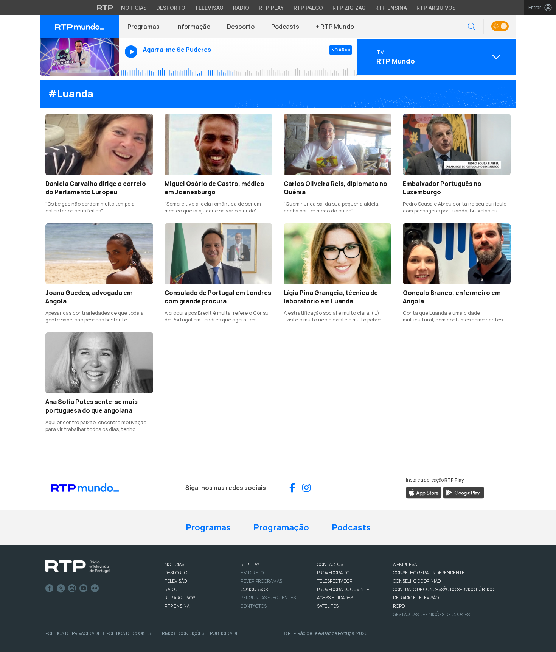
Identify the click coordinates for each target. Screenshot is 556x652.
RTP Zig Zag (349, 8)
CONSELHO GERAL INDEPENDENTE (428, 572)
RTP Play (271, 8)
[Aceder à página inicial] (79, 26)
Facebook (49, 588)
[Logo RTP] (77, 566)
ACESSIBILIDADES (335, 597)
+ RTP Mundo (335, 26)
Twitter (61, 588)
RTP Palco (308, 8)
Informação (193, 26)
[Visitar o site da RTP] (105, 7)
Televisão (209, 8)
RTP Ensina (391, 8)
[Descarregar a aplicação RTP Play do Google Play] (463, 492)
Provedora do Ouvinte (343, 589)
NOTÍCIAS (174, 564)
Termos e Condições (180, 633)
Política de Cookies (128, 633)
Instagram (72, 588)
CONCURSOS (254, 589)
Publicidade (224, 633)
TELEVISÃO (176, 581)
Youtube (83, 588)
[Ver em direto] (79, 57)
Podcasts (285, 26)
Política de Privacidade (73, 633)
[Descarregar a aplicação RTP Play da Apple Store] (424, 492)
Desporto (170, 8)
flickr (95, 588)
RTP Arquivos (436, 8)
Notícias (134, 8)
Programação (281, 527)
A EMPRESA (405, 564)
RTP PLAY (250, 564)
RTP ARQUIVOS (180, 597)
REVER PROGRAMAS (261, 581)
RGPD (399, 606)
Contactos (254, 606)
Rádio (241, 8)
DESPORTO (176, 572)
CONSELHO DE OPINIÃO (417, 581)
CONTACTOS (330, 564)
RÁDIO (171, 589)
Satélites (328, 606)
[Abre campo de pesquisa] (472, 26)
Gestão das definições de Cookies (431, 614)
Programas (143, 26)
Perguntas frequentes (268, 597)
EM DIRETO (252, 572)
